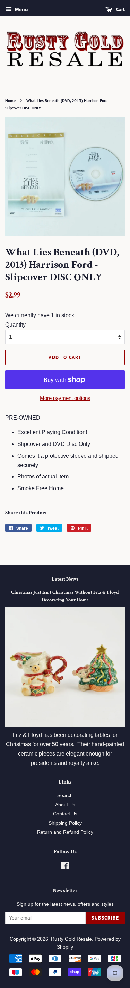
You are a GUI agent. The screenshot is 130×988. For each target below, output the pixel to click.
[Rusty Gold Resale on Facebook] (65, 867)
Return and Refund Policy (65, 832)
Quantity (15, 325)
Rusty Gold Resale (71, 939)
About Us (65, 804)
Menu (21, 9)
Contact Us (65, 813)
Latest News (65, 579)
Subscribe (105, 918)
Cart (120, 9)
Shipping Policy (65, 823)
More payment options (65, 398)
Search (65, 795)
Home (10, 100)
